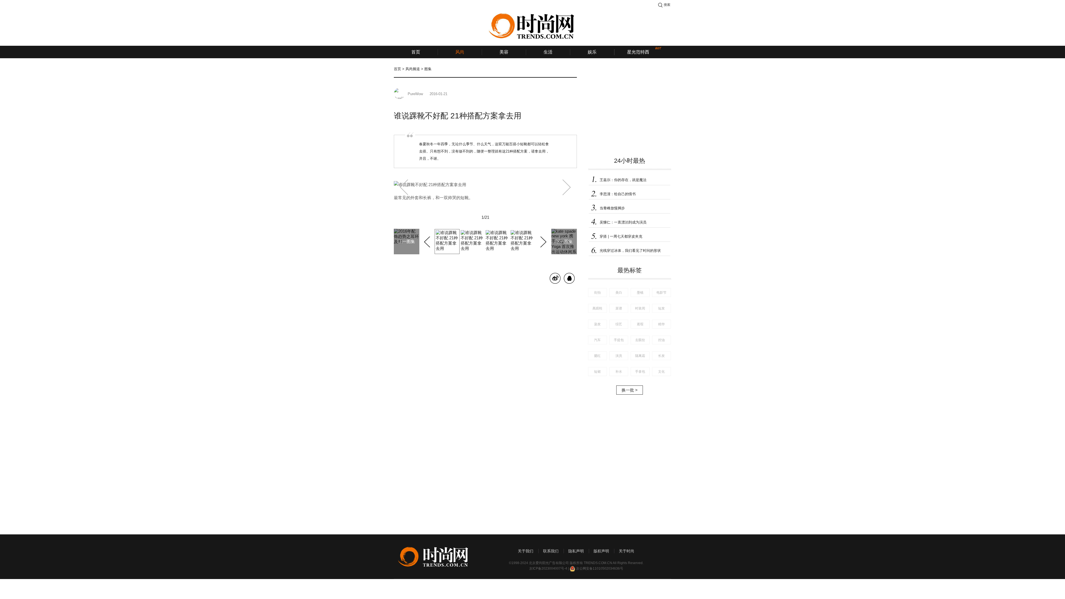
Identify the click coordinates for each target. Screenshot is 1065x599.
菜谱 (618, 308)
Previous (428, 241)
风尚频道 (412, 69)
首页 (415, 52)
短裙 (597, 372)
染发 (597, 324)
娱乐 (592, 52)
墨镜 (640, 293)
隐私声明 (576, 551)
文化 (661, 372)
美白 (618, 293)
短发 (661, 308)
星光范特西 (638, 52)
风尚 (459, 52)
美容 (503, 52)
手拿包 (640, 372)
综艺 (618, 324)
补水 (618, 372)
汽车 (597, 340)
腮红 (597, 356)
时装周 (640, 308)
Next (543, 241)
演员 (618, 356)
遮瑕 (640, 324)
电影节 (661, 293)
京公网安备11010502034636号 (599, 568)
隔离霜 (640, 356)
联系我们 (551, 551)
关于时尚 (626, 551)
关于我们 (525, 551)
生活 (548, 52)
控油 (661, 340)
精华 (661, 324)
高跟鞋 (597, 308)
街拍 (597, 293)
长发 (661, 356)
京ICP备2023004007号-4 (548, 568)
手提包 (619, 340)
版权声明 (601, 551)
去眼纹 (640, 340)
